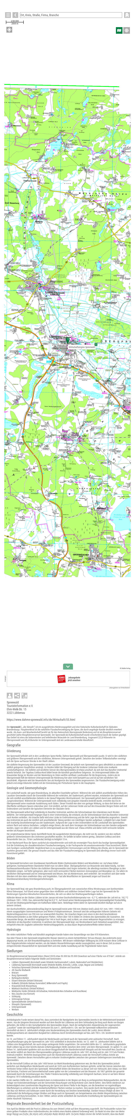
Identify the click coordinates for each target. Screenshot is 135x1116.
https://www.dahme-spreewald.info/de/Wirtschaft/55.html (41, 719)
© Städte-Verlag (125, 668)
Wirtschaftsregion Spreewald (82, 347)
